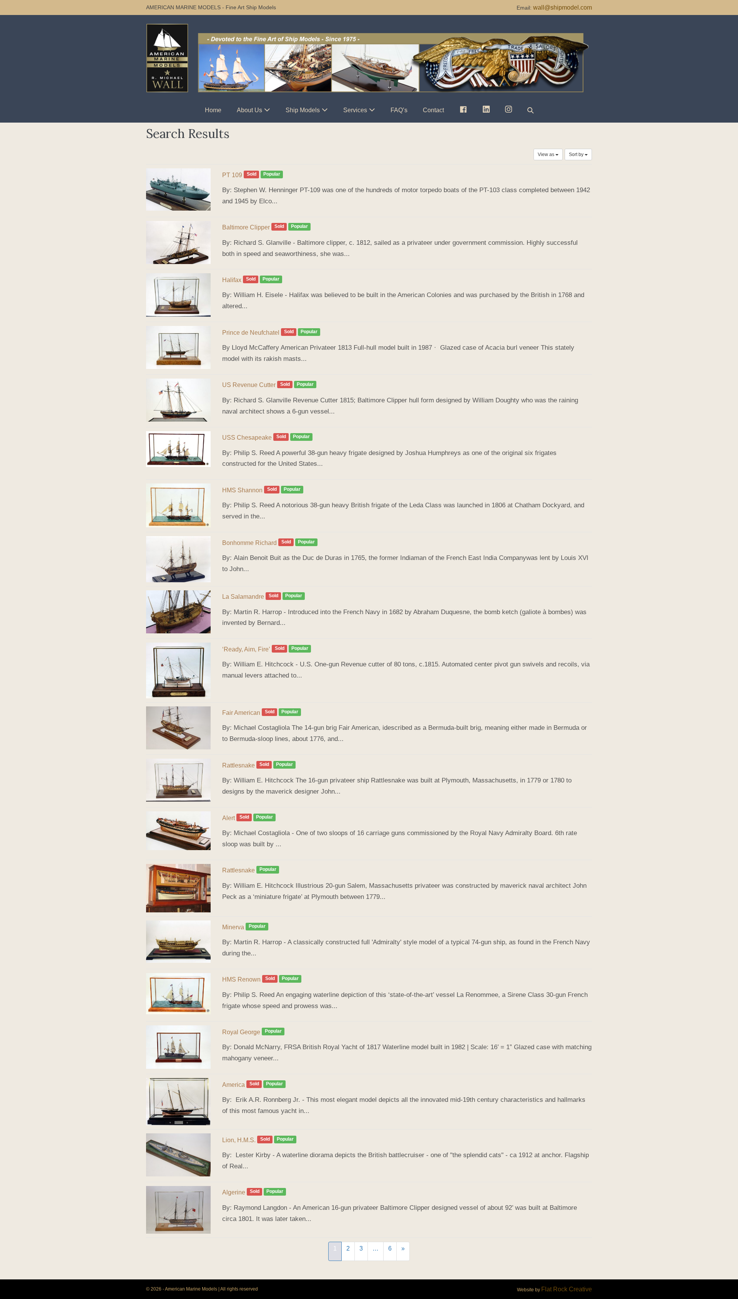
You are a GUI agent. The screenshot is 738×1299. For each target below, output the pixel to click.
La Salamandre (243, 596)
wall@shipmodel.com (562, 7)
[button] (530, 110)
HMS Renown (241, 979)
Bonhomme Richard (249, 543)
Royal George (241, 1032)
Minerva (233, 927)
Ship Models (303, 110)
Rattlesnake (238, 765)
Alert (228, 818)
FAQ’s (399, 110)
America (233, 1084)
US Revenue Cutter (249, 385)
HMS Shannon (242, 490)
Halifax (231, 280)
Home (213, 110)
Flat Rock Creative (566, 1289)
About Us (249, 110)
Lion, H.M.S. (239, 1140)
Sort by (577, 154)
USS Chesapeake (247, 437)
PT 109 (232, 175)
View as (546, 154)
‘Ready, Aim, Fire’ (246, 649)
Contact (433, 110)
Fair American (241, 712)
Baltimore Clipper (246, 227)
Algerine (233, 1192)
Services (355, 110)
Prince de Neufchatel (250, 332)
